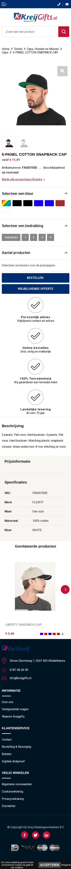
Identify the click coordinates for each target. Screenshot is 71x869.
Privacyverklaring (13, 799)
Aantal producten (16, 253)
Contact (6, 739)
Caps (5, 52)
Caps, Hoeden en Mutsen (43, 49)
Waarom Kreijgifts (13, 716)
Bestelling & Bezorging (16, 746)
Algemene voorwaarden (17, 784)
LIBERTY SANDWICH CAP (23, 624)
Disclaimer (8, 806)
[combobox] (30, 31)
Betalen (6, 754)
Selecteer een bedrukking (22, 226)
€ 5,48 (9, 633)
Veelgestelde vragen (15, 709)
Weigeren (66, 865)
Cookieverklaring (12, 791)
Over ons (7, 702)
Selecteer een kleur (17, 194)
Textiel (18, 49)
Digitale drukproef (13, 761)
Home (5, 49)
